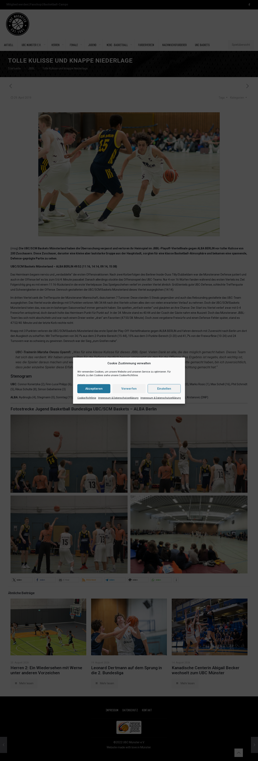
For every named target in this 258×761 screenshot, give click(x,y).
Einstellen (164, 388)
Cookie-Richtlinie (86, 397)
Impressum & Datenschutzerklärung (118, 397)
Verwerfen (129, 388)
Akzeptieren (94, 388)
